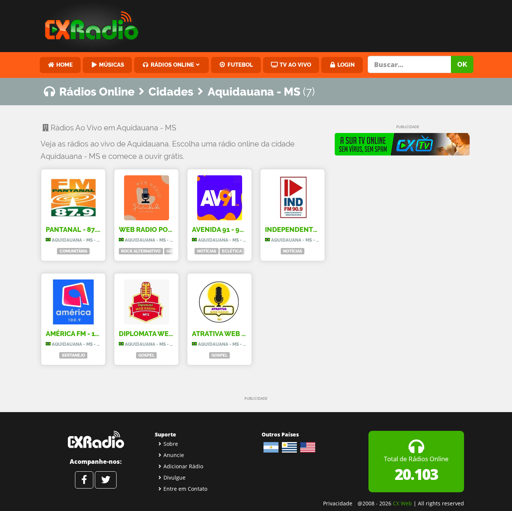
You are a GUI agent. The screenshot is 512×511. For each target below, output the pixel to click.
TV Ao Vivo (294, 64)
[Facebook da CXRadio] (84, 480)
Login (345, 64)
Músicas (110, 64)
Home (64, 64)
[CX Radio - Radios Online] (96, 439)
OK (462, 64)
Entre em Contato (185, 488)
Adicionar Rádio (183, 466)
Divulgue (174, 477)
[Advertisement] (313, 24)
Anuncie (173, 455)
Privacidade (337, 503)
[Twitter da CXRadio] (106, 480)
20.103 (416, 474)
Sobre (170, 443)
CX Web (402, 503)
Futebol (239, 64)
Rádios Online (171, 64)
